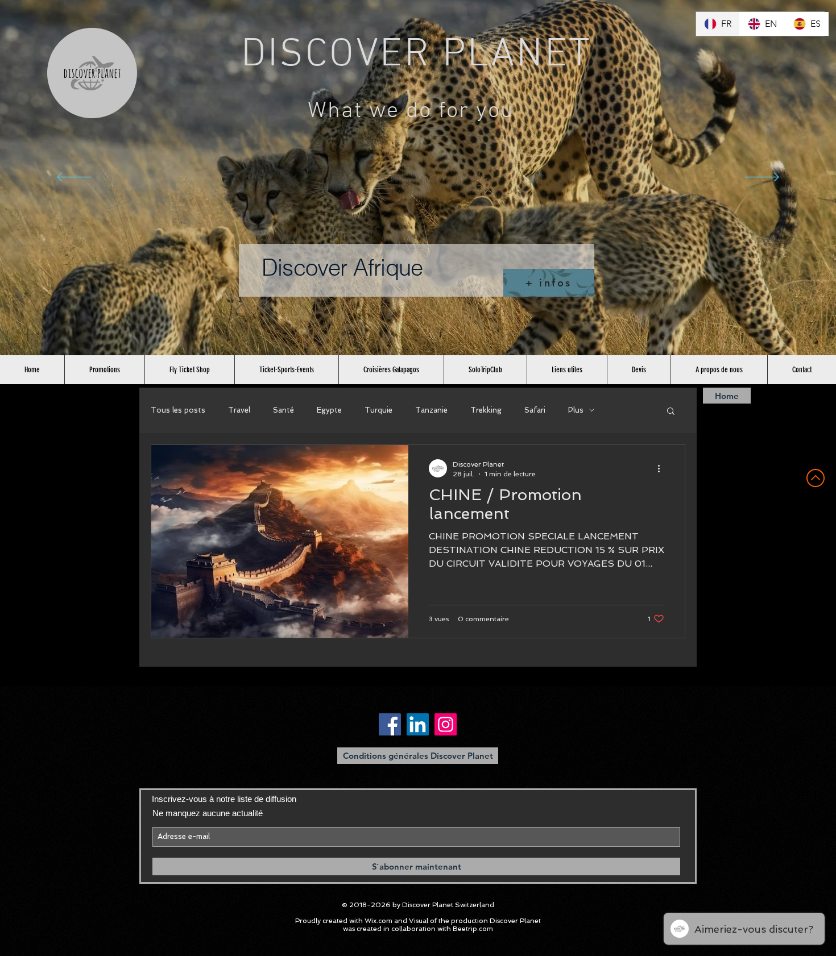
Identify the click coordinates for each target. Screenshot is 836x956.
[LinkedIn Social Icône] (418, 724)
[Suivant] (762, 178)
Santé (283, 410)
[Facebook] (390, 724)
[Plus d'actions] (662, 468)
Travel (239, 410)
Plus (575, 410)
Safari (534, 410)
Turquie (378, 410)
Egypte (329, 410)
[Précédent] (74, 178)
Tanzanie (431, 410)
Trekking (486, 410)
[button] (670, 412)
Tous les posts (178, 410)
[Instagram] (445, 724)
